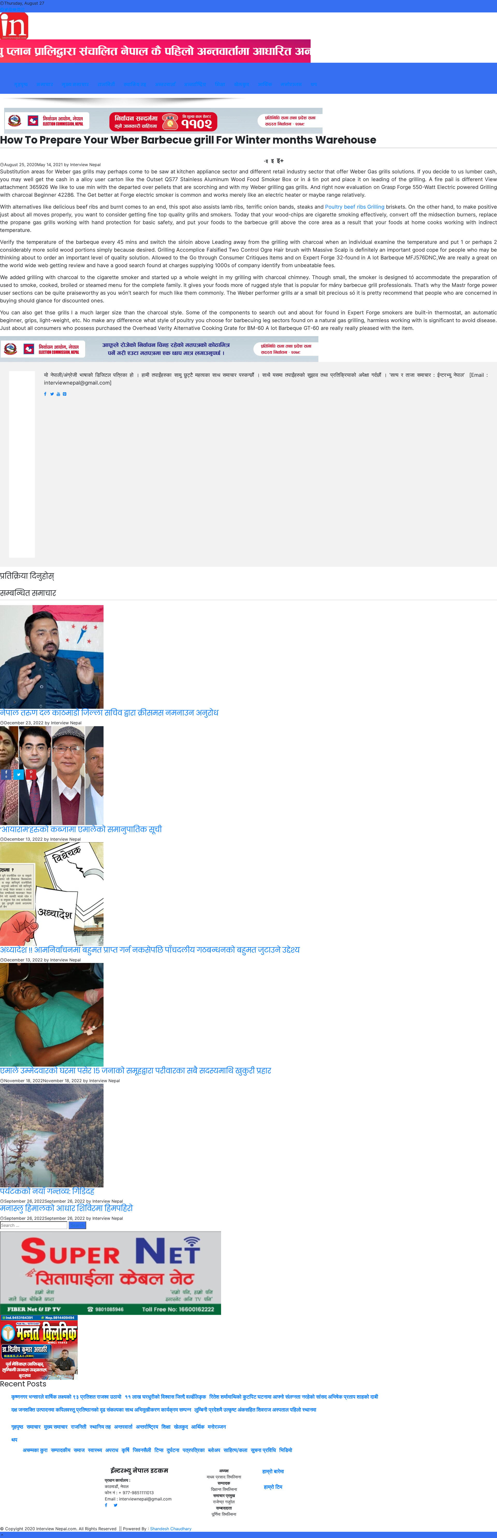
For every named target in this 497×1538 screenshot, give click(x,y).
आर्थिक (265, 85)
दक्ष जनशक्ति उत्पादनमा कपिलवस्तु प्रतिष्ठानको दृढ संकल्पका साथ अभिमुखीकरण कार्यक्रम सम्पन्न (101, 1410)
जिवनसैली (142, 1450)
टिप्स (159, 1450)
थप (314, 85)
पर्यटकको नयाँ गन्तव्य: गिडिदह (47, 1192)
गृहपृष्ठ (21, 85)
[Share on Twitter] (18, 775)
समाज (79, 1450)
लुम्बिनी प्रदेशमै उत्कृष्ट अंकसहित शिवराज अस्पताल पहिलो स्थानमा (255, 1410)
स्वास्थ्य (95, 1450)
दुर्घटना (173, 1450)
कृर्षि (125, 1450)
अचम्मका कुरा (35, 1450)
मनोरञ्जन (291, 85)
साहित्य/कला (235, 1450)
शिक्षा (220, 85)
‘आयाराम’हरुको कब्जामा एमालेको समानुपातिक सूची (81, 830)
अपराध (111, 1450)
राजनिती (106, 85)
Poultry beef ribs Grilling (354, 207)
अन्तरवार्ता (165, 85)
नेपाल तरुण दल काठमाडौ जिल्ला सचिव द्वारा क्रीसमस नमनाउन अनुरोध (109, 713)
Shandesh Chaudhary (171, 1528)
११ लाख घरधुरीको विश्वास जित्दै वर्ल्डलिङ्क (165, 1397)
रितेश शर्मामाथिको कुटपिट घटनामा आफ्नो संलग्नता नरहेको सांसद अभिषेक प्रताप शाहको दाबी (293, 1397)
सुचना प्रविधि (263, 1450)
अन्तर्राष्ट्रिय (195, 85)
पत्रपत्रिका (194, 1450)
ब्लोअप (214, 1450)
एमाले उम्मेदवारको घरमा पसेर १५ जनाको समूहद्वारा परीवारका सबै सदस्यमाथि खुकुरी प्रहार (135, 1071)
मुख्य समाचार (75, 85)
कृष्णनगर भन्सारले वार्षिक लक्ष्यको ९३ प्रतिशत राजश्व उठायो (66, 1397)
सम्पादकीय (60, 1450)
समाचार (44, 85)
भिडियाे (285, 1450)
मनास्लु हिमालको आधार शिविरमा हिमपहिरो (66, 1208)
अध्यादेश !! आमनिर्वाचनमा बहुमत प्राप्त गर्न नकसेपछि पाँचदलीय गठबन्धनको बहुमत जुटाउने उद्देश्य (150, 950)
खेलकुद (241, 85)
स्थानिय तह (135, 85)
